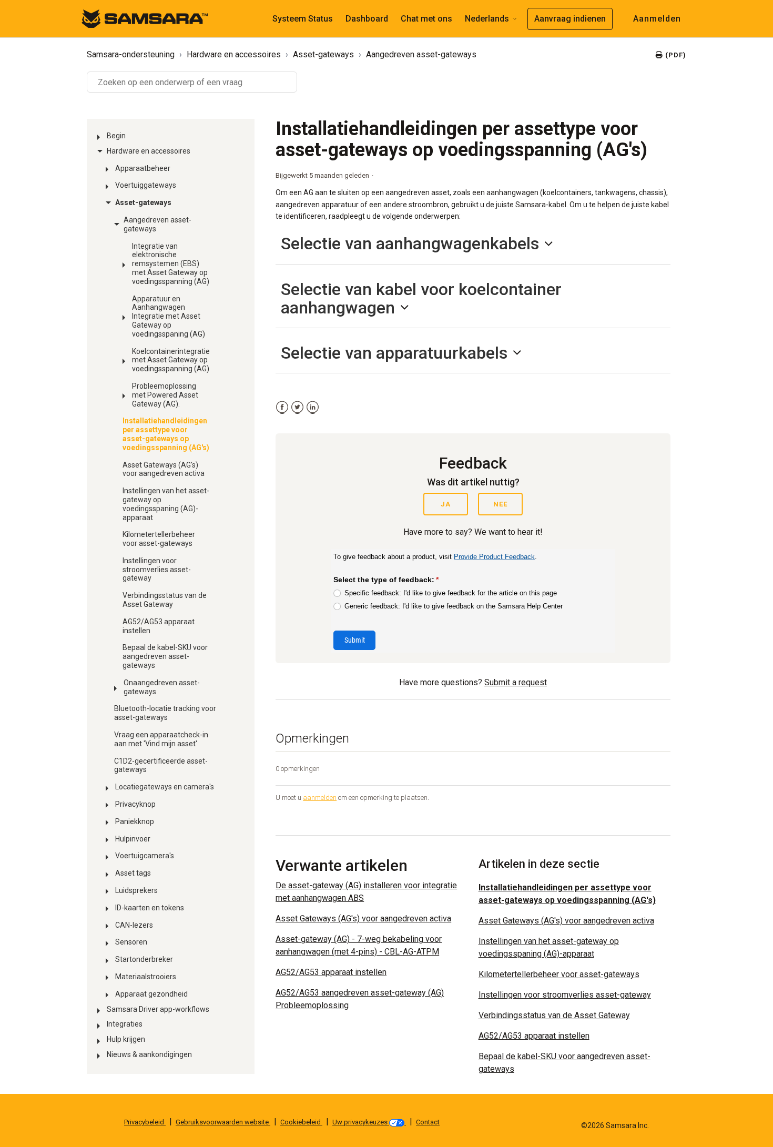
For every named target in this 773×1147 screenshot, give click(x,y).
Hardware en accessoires (234, 54)
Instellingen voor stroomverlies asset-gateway (157, 569)
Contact (428, 1122)
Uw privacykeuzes (360, 1122)
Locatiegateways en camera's (164, 787)
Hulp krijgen (126, 1039)
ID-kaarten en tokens (149, 908)
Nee (500, 504)
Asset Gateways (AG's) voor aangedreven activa (164, 469)
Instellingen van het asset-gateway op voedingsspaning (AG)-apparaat (166, 503)
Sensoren (131, 942)
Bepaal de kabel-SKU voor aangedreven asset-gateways (165, 656)
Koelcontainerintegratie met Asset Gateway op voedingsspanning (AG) (171, 360)
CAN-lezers (134, 925)
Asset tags (133, 873)
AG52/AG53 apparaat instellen (159, 626)
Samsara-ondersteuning (131, 54)
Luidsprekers (136, 890)
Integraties (125, 1024)
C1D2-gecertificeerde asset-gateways (161, 765)
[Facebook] (282, 407)
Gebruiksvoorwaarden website (223, 1122)
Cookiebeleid (301, 1122)
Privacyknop (135, 804)
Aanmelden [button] (657, 19)
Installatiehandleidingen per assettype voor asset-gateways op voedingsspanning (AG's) (166, 434)
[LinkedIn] (312, 407)
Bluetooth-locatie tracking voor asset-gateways (165, 713)
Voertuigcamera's (144, 855)
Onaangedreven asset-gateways (162, 687)
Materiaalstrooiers (145, 976)
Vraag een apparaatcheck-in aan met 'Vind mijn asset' (161, 739)
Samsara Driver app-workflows (158, 1009)
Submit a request (515, 682)
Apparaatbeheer (142, 168)
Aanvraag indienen (570, 19)
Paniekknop (134, 821)
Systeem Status (302, 19)
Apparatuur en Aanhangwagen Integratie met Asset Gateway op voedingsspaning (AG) (168, 316)
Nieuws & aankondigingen (149, 1054)
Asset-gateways (323, 54)
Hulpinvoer (132, 839)
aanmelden (320, 797)
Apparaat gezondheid (151, 994)
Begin (116, 135)
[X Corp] (297, 407)
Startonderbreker (144, 959)
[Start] (145, 18)
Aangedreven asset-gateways (421, 54)
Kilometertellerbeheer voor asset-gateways (159, 538)
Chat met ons (426, 19)
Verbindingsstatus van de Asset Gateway (165, 599)
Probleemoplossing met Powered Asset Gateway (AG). (165, 395)
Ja (446, 504)
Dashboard (366, 19)
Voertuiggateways (145, 185)
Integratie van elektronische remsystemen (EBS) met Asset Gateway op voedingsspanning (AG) (170, 264)
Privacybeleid (145, 1122)
